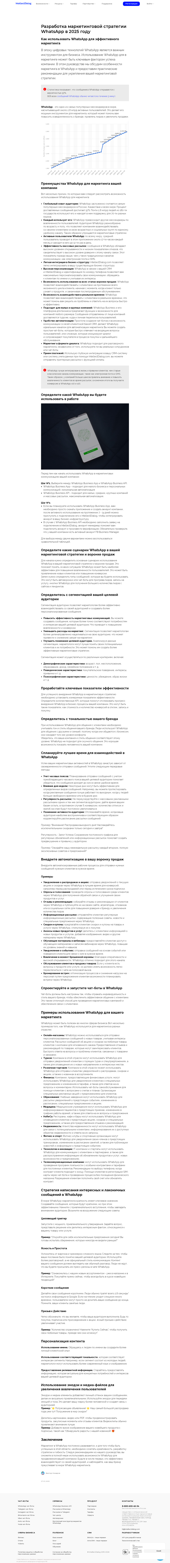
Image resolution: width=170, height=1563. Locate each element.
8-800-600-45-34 (130, 1506)
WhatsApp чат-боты (26, 1506)
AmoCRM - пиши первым (97, 1541)
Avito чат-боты (24, 1521)
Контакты (91, 1509)
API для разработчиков (131, 1537)
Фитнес (21, 1537)
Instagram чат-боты (26, 1512)
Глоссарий (57, 1544)
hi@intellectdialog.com (131, 1529)
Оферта (90, 1515)
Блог (54, 1541)
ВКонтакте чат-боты (26, 1515)
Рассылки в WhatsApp (62, 1509)
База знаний (57, 1537)
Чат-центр (57, 1515)
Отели (20, 1541)
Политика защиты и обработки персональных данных (30, 1553)
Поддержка (107, 4)
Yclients (21, 1544)
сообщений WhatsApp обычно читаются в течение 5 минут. (86, 96)
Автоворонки (58, 1518)
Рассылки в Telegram (61, 1512)
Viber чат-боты (24, 1518)
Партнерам (91, 1506)
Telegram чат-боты (25, 1509)
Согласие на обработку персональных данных (62, 1553)
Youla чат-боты (24, 1524)
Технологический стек (131, 1541)
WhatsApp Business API (62, 1506)
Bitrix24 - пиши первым (96, 1537)
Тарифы (73, 4)
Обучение (57, 1547)
